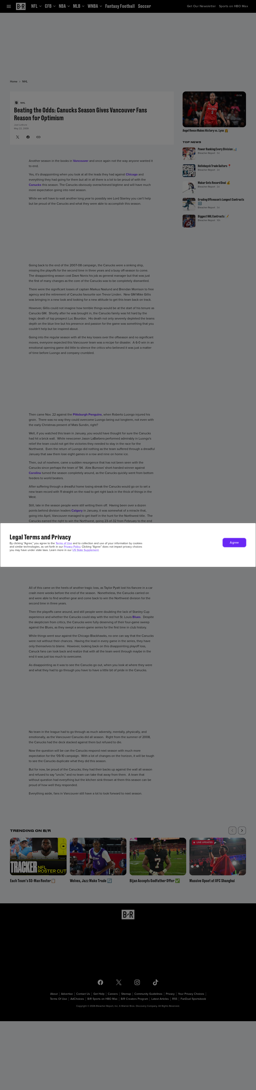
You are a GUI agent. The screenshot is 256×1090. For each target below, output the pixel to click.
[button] (234, 542)
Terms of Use (64, 543)
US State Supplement (85, 550)
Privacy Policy (72, 546)
